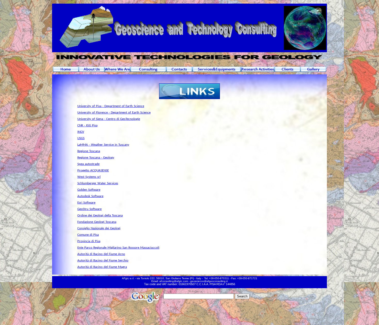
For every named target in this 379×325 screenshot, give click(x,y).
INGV (80, 132)
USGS (81, 138)
